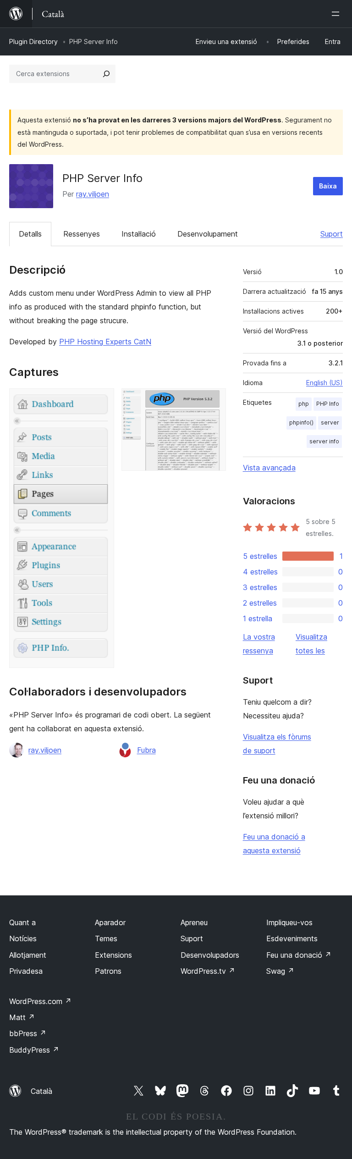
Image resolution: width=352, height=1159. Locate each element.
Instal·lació (138, 233)
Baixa (328, 186)
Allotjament (27, 955)
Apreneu (194, 922)
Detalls (30, 233)
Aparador (110, 922)
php (303, 403)
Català (41, 1091)
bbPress (27, 1033)
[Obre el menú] (337, 14)
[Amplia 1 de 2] (101, 400)
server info (324, 441)
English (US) (324, 382)
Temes (106, 938)
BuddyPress (34, 1049)
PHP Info (327, 403)
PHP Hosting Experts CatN (105, 341)
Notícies (23, 938)
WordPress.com (40, 1001)
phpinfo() (301, 422)
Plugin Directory (33, 41)
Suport (331, 233)
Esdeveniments (292, 938)
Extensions (113, 955)
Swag (280, 971)
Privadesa (26, 971)
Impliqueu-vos (289, 922)
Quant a (22, 922)
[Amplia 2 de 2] (213, 400)
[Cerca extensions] (106, 74)
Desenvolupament (207, 233)
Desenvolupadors (210, 955)
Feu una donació (298, 955)
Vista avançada (269, 467)
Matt (22, 1017)
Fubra (146, 750)
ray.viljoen (92, 194)
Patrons (108, 971)
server (330, 422)
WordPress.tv (208, 971)
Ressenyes (81, 233)
